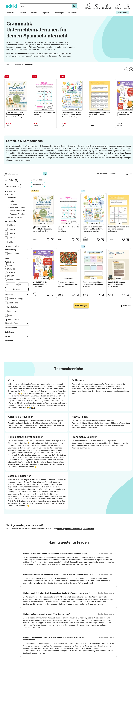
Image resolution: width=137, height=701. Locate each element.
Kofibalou (61, 286)
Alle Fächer (11, 191)
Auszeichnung (10, 250)
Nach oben (127, 306)
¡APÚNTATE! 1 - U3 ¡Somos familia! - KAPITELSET (40, 283)
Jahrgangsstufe (11, 221)
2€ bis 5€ (11, 272)
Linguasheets (121, 117)
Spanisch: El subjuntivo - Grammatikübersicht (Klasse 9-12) (117, 283)
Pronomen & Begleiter (18, 214)
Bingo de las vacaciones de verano (44, 114)
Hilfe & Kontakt (72, 13)
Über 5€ (11, 276)
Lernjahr (8, 336)
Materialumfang (11, 323)
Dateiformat (9, 332)
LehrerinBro (38, 117)
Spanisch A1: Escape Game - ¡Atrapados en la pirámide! (67, 283)
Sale (10, 266)
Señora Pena (93, 117)
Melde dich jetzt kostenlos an (48, 54)
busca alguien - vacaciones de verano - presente (99, 114)
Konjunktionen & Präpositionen (18, 211)
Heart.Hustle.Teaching (14, 117)
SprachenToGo (113, 286)
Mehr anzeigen (81, 306)
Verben (12, 201)
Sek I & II (23, 13)
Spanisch (10, 195)
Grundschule (11, 13)
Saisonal (34, 13)
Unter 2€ (11, 269)
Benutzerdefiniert (14, 279)
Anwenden (17, 289)
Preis (7, 259)
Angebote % (46, 13)
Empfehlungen (59, 13)
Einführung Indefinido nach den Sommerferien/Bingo (93, 283)
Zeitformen (14, 204)
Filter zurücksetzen (12, 186)
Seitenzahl (9, 341)
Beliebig (11, 262)
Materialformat (11, 328)
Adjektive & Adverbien (18, 208)
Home (8, 65)
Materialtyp (9, 295)
